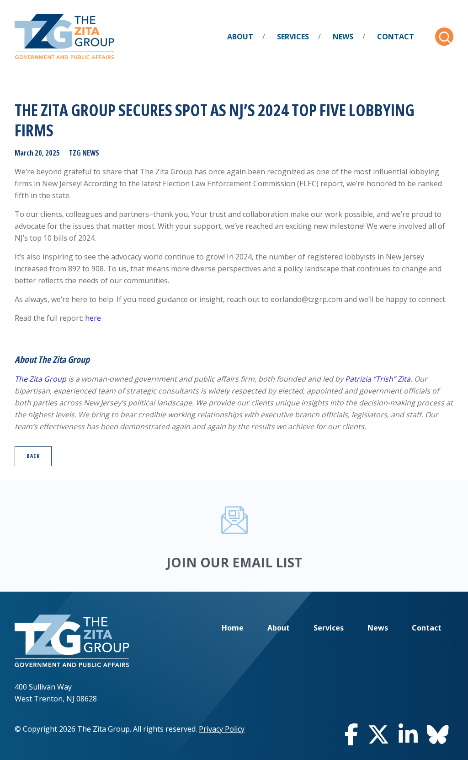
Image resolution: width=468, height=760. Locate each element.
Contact (395, 37)
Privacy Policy (222, 729)
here (93, 318)
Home (233, 628)
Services (293, 37)
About (240, 37)
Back (33, 456)
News (343, 37)
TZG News (84, 153)
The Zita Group (40, 379)
